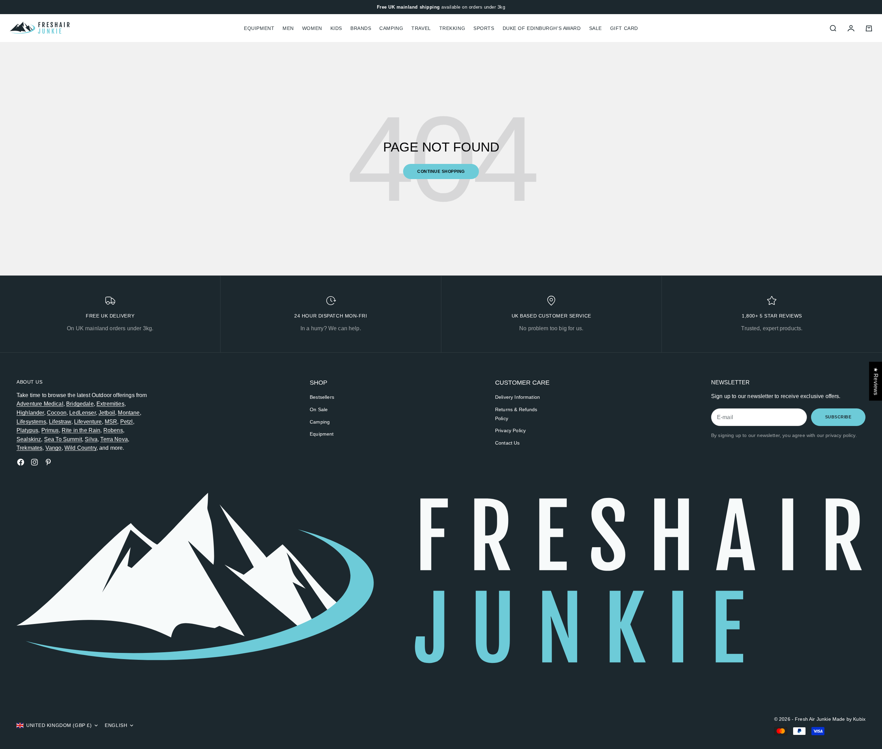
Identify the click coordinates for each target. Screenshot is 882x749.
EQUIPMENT (259, 28)
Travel (421, 28)
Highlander (30, 413)
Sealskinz (29, 439)
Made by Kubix (848, 719)
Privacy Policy (510, 430)
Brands (360, 28)
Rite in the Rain (81, 430)
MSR (111, 422)
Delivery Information (517, 397)
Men (288, 28)
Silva (91, 439)
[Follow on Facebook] (21, 462)
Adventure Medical (40, 404)
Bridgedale (80, 404)
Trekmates (29, 448)
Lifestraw (60, 422)
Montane (129, 413)
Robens (113, 430)
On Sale (319, 409)
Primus (50, 430)
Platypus (27, 430)
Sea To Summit (63, 439)
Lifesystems (31, 422)
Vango (53, 448)
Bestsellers (322, 397)
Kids (336, 28)
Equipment (322, 434)
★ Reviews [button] (876, 381)
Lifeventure (88, 422)
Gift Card (624, 28)
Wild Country (80, 448)
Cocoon (56, 413)
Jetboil (107, 413)
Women (312, 28)
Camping (391, 28)
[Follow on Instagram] (34, 462)
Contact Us (507, 443)
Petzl (126, 422)
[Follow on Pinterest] (48, 462)
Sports (483, 28)
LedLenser (82, 413)
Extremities (110, 404)
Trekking (452, 28)
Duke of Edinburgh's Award (542, 28)
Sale (595, 28)
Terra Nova (114, 439)
